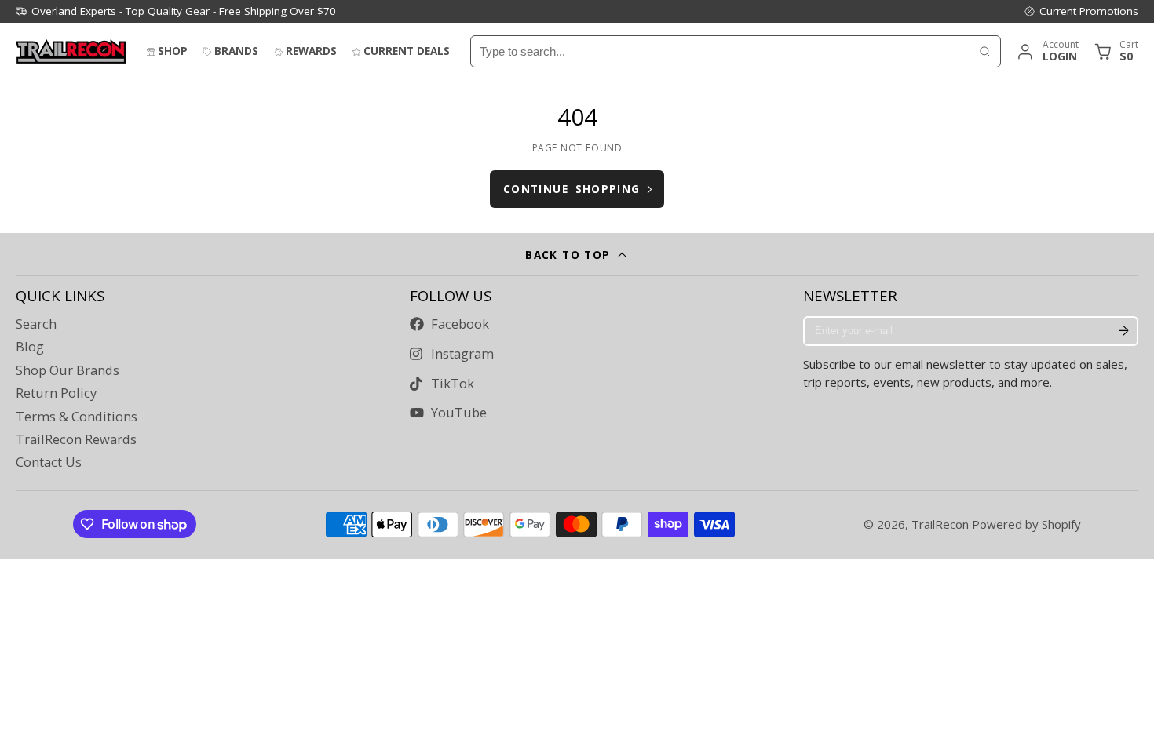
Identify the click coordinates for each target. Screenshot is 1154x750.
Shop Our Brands (67, 370)
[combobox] (720, 51)
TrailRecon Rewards (76, 439)
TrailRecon (940, 524)
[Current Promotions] (1081, 11)
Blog (30, 347)
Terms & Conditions (76, 416)
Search (36, 324)
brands (236, 51)
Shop (173, 51)
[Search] (985, 51)
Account (1047, 51)
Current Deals (406, 51)
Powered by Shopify (1026, 524)
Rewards (311, 51)
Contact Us (49, 462)
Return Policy (56, 393)
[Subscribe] (1123, 331)
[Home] (71, 51)
